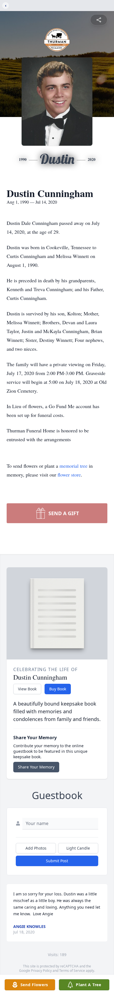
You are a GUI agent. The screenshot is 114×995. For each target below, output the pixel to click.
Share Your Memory (36, 767)
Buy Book (57, 688)
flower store (69, 474)
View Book (27, 688)
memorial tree (73, 465)
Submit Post (57, 860)
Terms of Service (72, 970)
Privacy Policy (41, 970)
